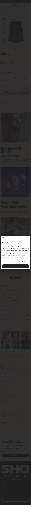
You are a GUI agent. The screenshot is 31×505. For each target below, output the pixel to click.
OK (15, 266)
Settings (24, 261)
